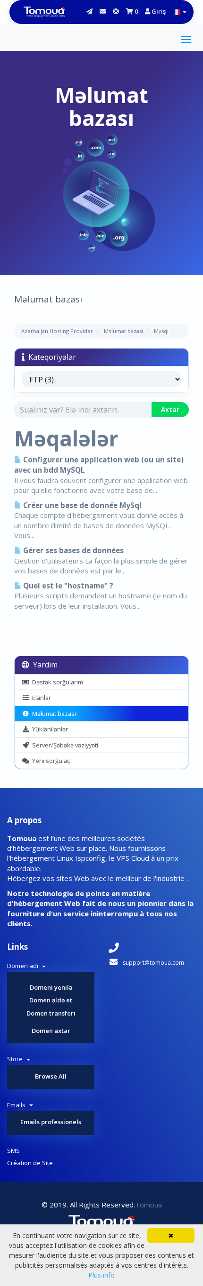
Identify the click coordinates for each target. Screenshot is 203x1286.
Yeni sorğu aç (49, 760)
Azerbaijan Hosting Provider (57, 330)
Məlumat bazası (123, 330)
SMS (13, 1150)
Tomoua (148, 1204)
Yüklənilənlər (48, 729)
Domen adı (24, 965)
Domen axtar (51, 1030)
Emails (17, 1105)
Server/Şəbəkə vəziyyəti (63, 745)
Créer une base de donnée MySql (81, 505)
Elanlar (40, 697)
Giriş (158, 11)
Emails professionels (50, 1122)
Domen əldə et (50, 1000)
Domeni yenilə (51, 987)
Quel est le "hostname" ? (67, 586)
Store (16, 1059)
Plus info (101, 1274)
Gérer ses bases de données (72, 551)
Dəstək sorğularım (56, 682)
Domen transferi (51, 1013)
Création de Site (30, 1163)
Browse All (51, 1076)
